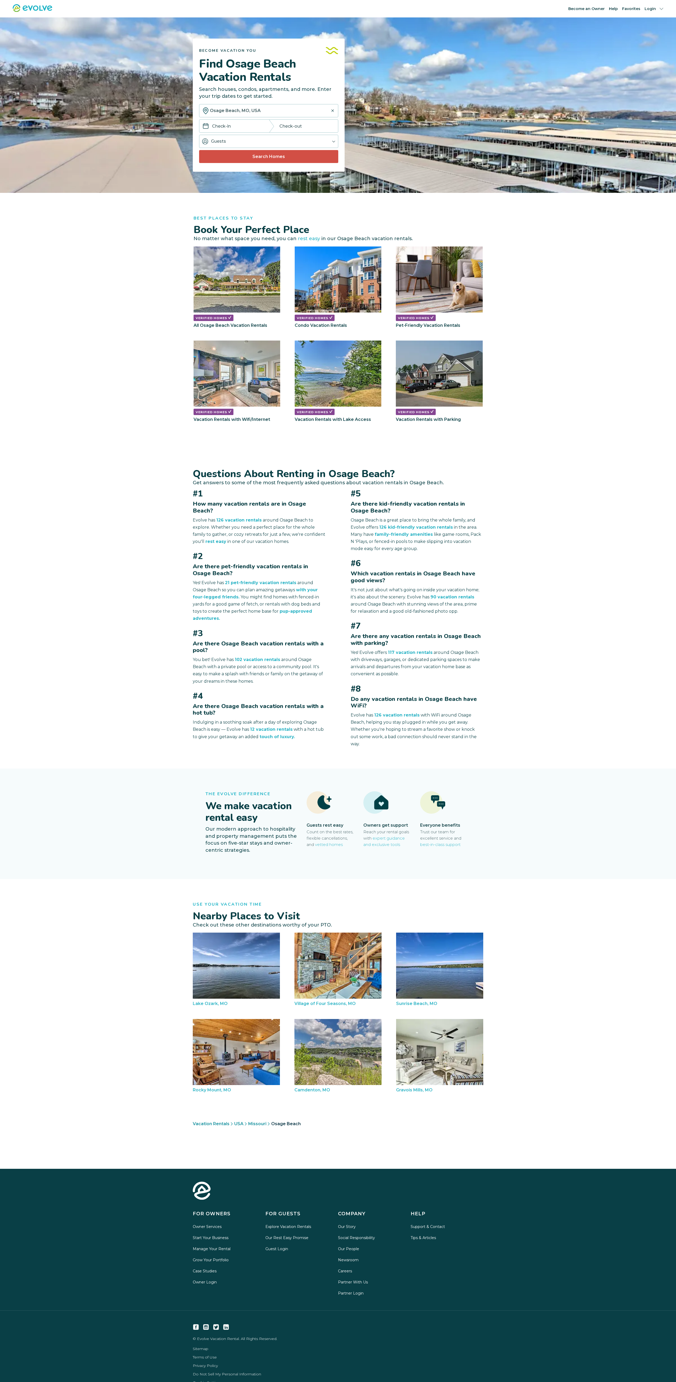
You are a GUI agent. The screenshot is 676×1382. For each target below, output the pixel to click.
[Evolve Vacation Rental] (32, 10)
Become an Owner (586, 8)
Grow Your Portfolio (211, 1260)
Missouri (257, 1123)
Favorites (631, 8)
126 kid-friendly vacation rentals (416, 527)
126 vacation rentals (239, 520)
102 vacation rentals (257, 659)
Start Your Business (210, 1237)
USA (238, 1123)
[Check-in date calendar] (206, 126)
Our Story (347, 1226)
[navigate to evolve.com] (202, 1191)
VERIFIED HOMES (212, 318)
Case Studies (205, 1271)
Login (650, 8)
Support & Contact (428, 1226)
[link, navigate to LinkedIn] (226, 1327)
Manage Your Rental (212, 1248)
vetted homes (329, 844)
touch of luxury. (277, 736)
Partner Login (351, 1293)
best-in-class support (440, 844)
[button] (268, 141)
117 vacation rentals (410, 652)
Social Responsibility (356, 1237)
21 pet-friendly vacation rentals (260, 582)
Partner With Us (353, 1282)
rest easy (309, 238)
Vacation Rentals (211, 1123)
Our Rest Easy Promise (286, 1237)
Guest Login (276, 1248)
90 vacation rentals (452, 596)
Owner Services (207, 1226)
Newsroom (348, 1260)
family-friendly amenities (404, 534)
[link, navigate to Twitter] (216, 1327)
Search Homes (268, 156)
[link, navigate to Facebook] (196, 1327)
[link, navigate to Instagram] (206, 1327)
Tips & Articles (423, 1237)
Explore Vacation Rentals (288, 1226)
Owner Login (205, 1282)
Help (613, 8)
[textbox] (268, 110)
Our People (348, 1248)
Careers (345, 1271)
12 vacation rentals (271, 729)
